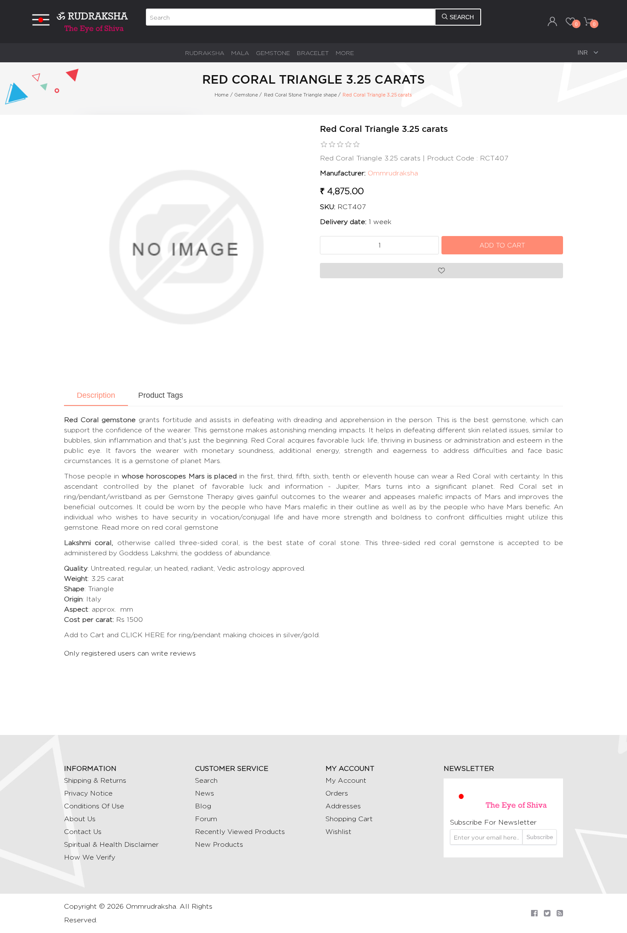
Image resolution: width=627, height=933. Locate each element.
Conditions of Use (94, 806)
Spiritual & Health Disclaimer (111, 844)
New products (219, 844)
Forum (206, 818)
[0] (570, 21)
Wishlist (338, 831)
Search (206, 780)
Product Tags (160, 395)
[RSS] (560, 913)
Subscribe (539, 837)
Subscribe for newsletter (493, 822)
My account (345, 780)
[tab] (96, 396)
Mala (240, 53)
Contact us (83, 831)
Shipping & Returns (95, 780)
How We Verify (89, 857)
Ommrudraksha (393, 173)
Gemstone (273, 53)
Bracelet (313, 53)
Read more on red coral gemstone (160, 527)
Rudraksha (204, 53)
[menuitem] (205, 52)
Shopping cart (349, 818)
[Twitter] (547, 913)
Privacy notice (88, 793)
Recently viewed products (240, 831)
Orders (336, 793)
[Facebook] (534, 913)
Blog (203, 806)
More (345, 53)
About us (80, 818)
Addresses (343, 806)
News (204, 793)
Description (96, 395)
